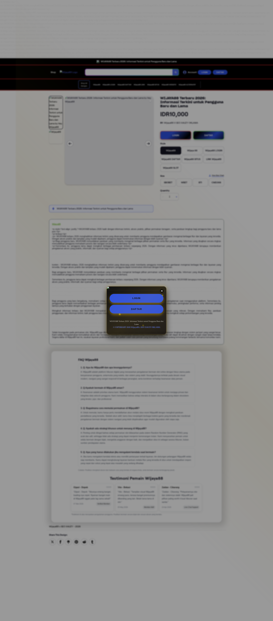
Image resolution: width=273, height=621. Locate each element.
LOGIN (136, 298)
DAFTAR (136, 309)
